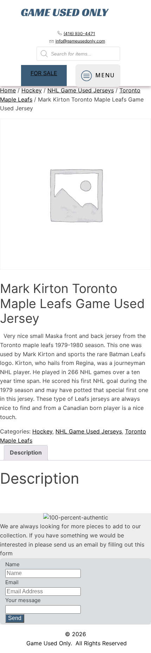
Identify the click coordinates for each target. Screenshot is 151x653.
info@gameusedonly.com (80, 41)
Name (12, 564)
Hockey (31, 90)
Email (12, 582)
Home (8, 90)
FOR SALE (44, 73)
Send (14, 618)
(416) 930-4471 (79, 33)
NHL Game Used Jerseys (80, 90)
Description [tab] (26, 452)
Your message (23, 600)
